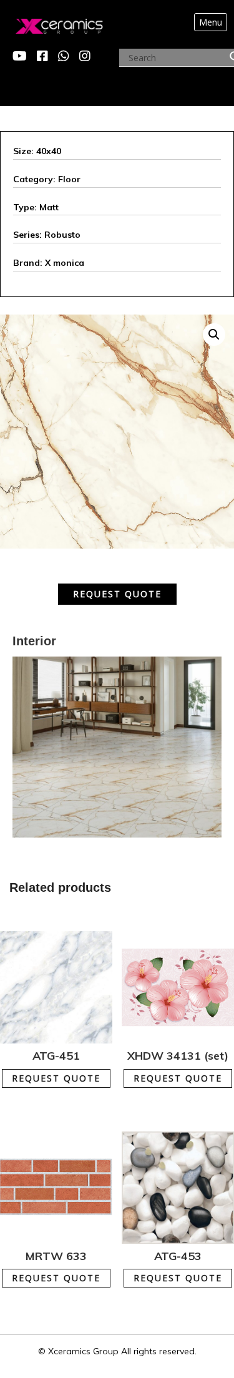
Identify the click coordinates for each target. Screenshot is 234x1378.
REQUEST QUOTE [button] (63, 1072)
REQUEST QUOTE (117, 594)
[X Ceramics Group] (46, 23)
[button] (214, 334)
